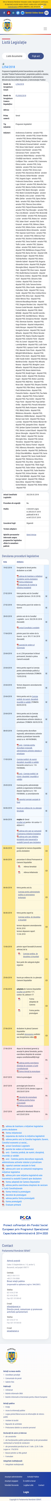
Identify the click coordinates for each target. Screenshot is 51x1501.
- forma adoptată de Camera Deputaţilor (22, 1182)
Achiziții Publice (33, 1477)
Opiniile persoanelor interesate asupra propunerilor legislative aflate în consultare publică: (12, 540)
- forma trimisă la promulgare (17, 1191)
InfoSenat (9, 1390)
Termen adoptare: (10, 529)
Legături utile (28, 1485)
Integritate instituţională (14, 1464)
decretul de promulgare (28, 1097)
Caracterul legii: (9, 523)
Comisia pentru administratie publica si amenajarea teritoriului (29, 895)
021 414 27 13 (12, 1320)
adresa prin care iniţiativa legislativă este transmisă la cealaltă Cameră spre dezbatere (29, 839)
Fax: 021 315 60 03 (14, 1323)
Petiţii (7, 1407)
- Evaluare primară (12, 1204)
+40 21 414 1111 (13, 1276)
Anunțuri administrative (13, 1477)
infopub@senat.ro (13, 1306)
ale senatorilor (10, 1436)
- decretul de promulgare (15, 1195)
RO (46, 13)
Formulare (9, 1456)
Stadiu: (6, 509)
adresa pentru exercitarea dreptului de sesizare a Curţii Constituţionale (28, 1066)
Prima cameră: (6, 117)
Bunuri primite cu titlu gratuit (16, 1453)
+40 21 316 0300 (13, 1278)
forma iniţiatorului (26, 582)
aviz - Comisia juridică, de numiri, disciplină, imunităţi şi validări (27, 776)
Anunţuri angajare (11, 1481)
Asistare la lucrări (11, 1420)
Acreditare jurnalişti (12, 1375)
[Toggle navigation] (45, 28)
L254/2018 (8, 67)
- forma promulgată (13, 1201)
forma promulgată (26, 1106)
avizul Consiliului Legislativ (29, 628)
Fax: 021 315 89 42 (14, 1298)
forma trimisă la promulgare (29, 1071)
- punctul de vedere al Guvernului (19, 1149)
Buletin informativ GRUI (14, 1393)
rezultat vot (21, 822)
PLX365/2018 (21, 95)
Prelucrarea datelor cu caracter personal (20, 1427)
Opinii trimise (31, 535)
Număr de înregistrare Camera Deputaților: (8, 99)
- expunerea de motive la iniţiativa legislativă (24, 1136)
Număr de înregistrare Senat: (8, 87)
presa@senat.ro (13, 1331)
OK (42, 7)
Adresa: (6, 110)
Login (26, 1492)
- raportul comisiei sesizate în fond (19, 1165)
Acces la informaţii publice (15, 1410)
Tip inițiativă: (7, 125)
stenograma (29, 1034)
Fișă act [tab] (36, 56)
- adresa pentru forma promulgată (19, 1198)
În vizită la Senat (29, 1481)
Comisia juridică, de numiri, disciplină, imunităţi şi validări (27, 699)
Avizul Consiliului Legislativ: (10, 496)
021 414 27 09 (12, 1293)
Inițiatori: (7, 133)
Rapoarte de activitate (13, 1424)
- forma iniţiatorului (13, 1133)
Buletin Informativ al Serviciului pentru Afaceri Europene (26, 1397)
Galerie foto (9, 1382)
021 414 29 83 (12, 1295)
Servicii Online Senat (34, 12)
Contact (41, 1485)
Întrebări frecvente (12, 1485)
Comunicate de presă (13, 1378)
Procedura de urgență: (12, 503)
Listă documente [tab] (14, 56)
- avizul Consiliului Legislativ (17, 1146)
